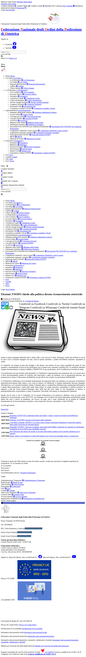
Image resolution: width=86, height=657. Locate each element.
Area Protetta (10, 10)
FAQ (9, 488)
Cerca (3, 52)
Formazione (16, 486)
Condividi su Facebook (32, 303)
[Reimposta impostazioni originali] (2, 187)
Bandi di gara (18, 482)
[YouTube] (14, 48)
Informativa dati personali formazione (41, 636)
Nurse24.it (4, 409)
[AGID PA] (51, 621)
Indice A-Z (13, 58)
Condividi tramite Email (71, 307)
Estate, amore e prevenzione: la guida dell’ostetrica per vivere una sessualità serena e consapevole (44, 436)
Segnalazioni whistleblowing (34, 499)
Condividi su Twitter (58, 303)
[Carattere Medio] (29, 6)
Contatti (12, 490)
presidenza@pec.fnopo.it (33, 528)
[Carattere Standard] (15, 6)
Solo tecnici (5, 470)
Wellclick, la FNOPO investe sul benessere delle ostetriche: (31, 420)
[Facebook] (14, 44)
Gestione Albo (18, 495)
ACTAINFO (49, 652)
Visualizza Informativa (28, 473)
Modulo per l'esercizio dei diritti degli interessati (52, 646)
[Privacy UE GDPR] (34, 578)
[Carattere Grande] (43, 6)
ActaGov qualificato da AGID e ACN (42, 654)
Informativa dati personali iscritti (35, 632)
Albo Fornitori (18, 484)
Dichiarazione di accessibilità (32, 629)
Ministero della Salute (24, 2)
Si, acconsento (6, 466)
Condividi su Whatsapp (43, 307)
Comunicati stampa (7, 301)
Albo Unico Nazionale (27, 492)
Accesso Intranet (21, 497)
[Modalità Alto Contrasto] (2, 183)
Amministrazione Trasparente (34, 480)
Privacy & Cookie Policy (28, 625)
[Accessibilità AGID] (34, 600)
